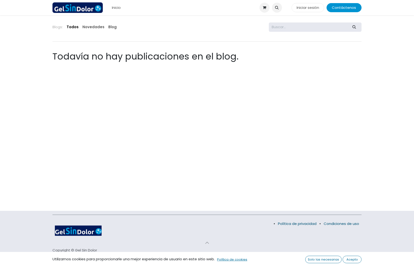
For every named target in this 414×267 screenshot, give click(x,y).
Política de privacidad (297, 223)
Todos (73, 26)
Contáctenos (344, 7)
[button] (277, 8)
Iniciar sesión (308, 7)
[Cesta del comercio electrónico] (264, 8)
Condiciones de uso (341, 223)
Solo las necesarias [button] (323, 259)
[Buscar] (354, 27)
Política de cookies (232, 259)
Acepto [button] (352, 259)
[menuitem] (116, 7)
